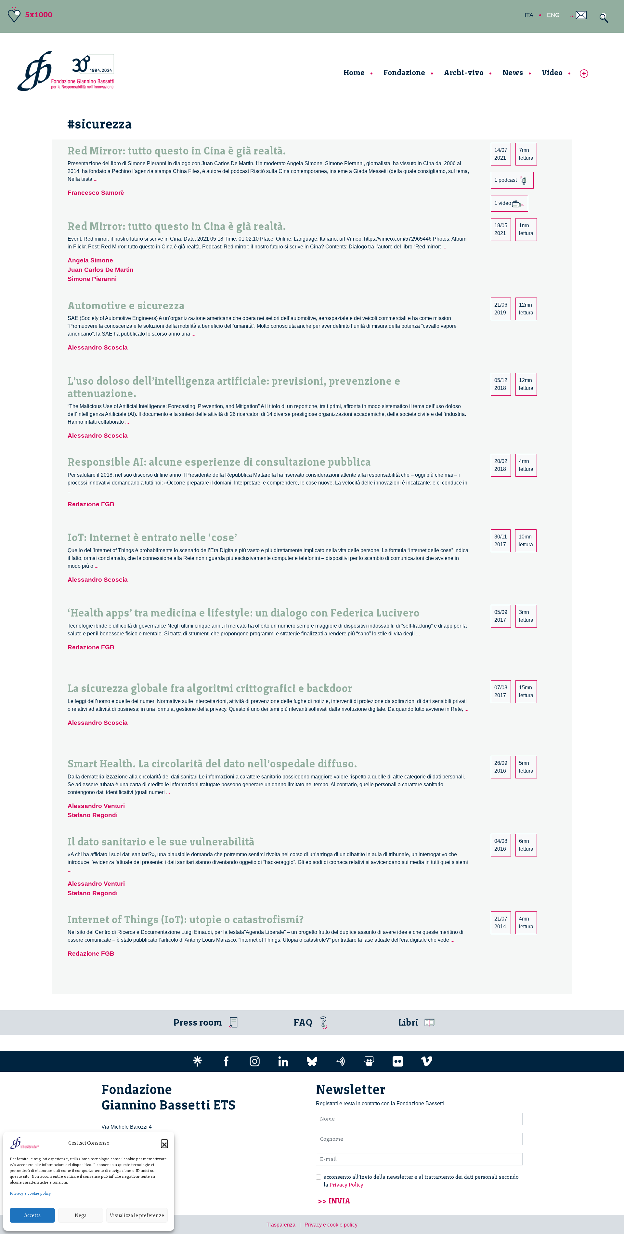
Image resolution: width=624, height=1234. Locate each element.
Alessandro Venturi (96, 806)
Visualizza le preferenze (137, 1215)
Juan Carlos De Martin (101, 269)
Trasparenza (280, 1224)
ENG (553, 15)
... (96, 179)
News (512, 72)
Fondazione (404, 72)
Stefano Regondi (93, 815)
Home (354, 72)
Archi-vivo (464, 72)
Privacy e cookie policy (30, 1193)
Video (552, 72)
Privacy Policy (346, 1185)
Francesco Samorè (96, 192)
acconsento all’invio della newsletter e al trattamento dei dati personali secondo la (421, 1181)
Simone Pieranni (92, 278)
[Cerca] (602, 18)
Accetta (32, 1215)
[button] (164, 1143)
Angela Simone (90, 260)
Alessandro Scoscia (98, 347)
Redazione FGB (91, 504)
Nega (80, 1215)
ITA (529, 15)
